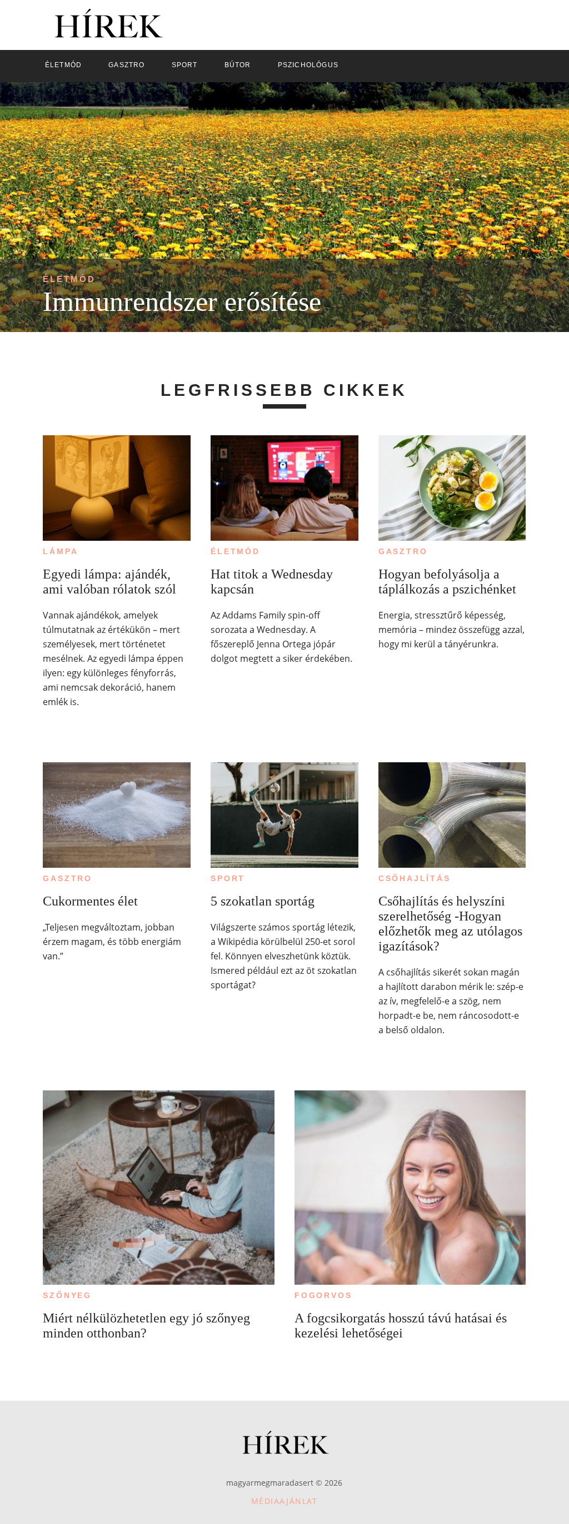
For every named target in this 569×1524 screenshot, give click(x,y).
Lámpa (60, 551)
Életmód (69, 279)
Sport (228, 878)
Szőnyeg (67, 1295)
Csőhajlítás (414, 878)
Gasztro (403, 551)
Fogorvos (323, 1295)
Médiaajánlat (284, 1501)
